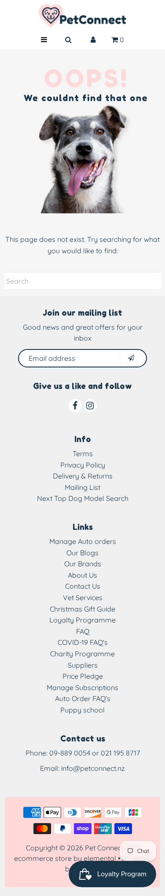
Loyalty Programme (82, 619)
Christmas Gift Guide (82, 609)
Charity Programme (82, 653)
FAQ (82, 631)
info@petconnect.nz (93, 768)
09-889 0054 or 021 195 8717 (94, 752)
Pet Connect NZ (110, 847)
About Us (82, 575)
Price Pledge (82, 676)
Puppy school (82, 709)
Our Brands (82, 563)
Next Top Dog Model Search (82, 498)
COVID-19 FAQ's (83, 642)
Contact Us (82, 586)
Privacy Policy (82, 465)
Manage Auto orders (82, 541)
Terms (83, 453)
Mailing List (82, 487)
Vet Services (83, 597)
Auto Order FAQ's (82, 698)
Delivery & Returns (83, 475)
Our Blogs (82, 552)
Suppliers (83, 665)
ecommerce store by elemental (65, 858)
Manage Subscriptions (82, 687)
